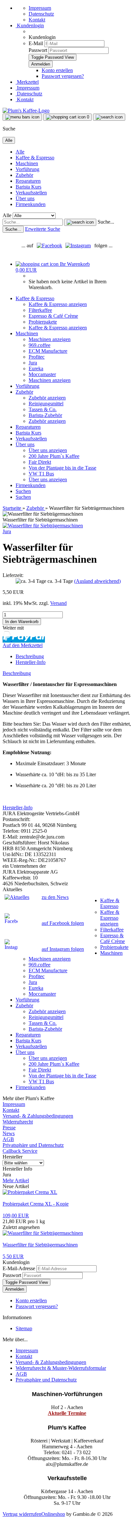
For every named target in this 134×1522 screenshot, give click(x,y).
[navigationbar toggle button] (22, 117)
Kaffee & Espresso (35, 157)
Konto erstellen (57, 70)
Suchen (23, 491)
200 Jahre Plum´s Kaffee (54, 456)
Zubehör (24, 175)
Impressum (40, 8)
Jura (33, 362)
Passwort (38, 50)
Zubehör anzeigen (47, 397)
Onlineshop (53, 1514)
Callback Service (20, 1151)
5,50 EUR (13, 1256)
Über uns (25, 198)
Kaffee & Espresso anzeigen (58, 304)
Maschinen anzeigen (50, 339)
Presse (9, 1127)
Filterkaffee (40, 310)
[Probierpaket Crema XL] (30, 1192)
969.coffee (39, 345)
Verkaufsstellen (31, 192)
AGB (8, 1139)
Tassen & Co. (43, 409)
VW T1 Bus (41, 473)
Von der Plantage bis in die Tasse (62, 468)
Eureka (36, 368)
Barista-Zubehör (45, 415)
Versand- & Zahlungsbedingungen (38, 1116)
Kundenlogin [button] (30, 25)
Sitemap (24, 1328)
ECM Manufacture (48, 351)
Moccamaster (42, 374)
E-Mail (36, 43)
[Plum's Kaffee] (26, 110)
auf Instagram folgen (63, 949)
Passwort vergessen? (63, 76)
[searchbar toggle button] (109, 117)
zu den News (55, 897)
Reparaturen (28, 181)
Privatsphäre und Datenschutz (33, 1145)
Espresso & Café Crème (53, 316)
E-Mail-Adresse (19, 1268)
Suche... (106, 222)
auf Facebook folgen (63, 923)
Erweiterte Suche (42, 229)
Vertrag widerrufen (22, 1514)
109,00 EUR (16, 1215)
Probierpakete (43, 322)
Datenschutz (41, 14)
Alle (20, 151)
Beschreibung (30, 656)
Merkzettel (27, 82)
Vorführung (27, 169)
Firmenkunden (31, 204)
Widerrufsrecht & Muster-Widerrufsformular (61, 1368)
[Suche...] (80, 222)
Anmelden (14, 1289)
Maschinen (27, 163)
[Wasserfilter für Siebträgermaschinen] (43, 525)
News (9, 1133)
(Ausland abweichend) (97, 581)
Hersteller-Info (31, 662)
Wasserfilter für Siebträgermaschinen (40, 1244)
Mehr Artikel (16, 1180)
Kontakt (37, 19)
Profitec (37, 357)
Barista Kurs (28, 187)
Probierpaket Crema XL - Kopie (36, 1204)
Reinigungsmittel (46, 403)
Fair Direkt (40, 462)
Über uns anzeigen (48, 450)
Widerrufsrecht (18, 1121)
